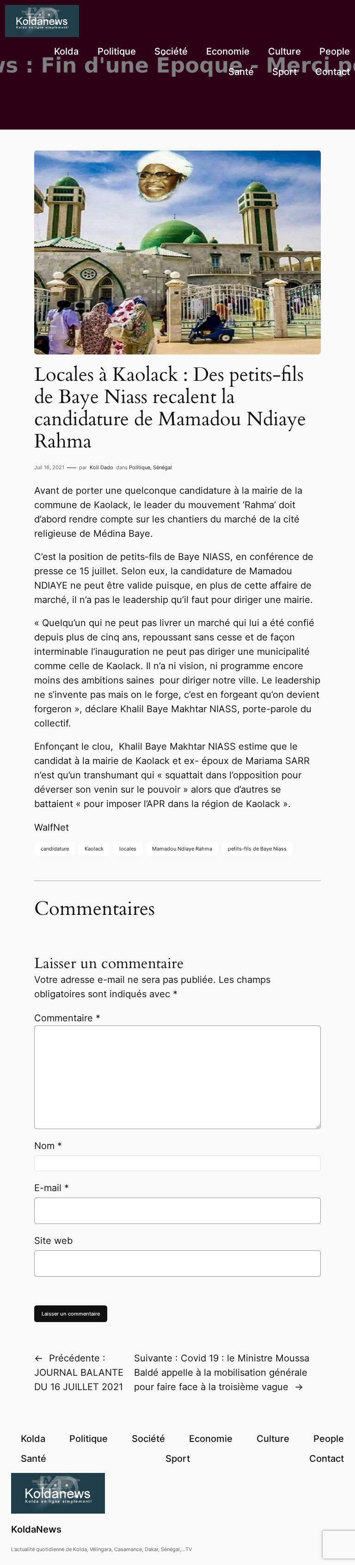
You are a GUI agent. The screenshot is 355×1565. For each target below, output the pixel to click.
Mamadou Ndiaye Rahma (182, 848)
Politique (139, 467)
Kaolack (94, 848)
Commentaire (67, 1018)
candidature (55, 848)
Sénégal (162, 467)
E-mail (51, 1187)
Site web (53, 1240)
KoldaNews (36, 1529)
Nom (48, 1145)
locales (127, 848)
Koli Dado (101, 467)
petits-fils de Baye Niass (257, 848)
